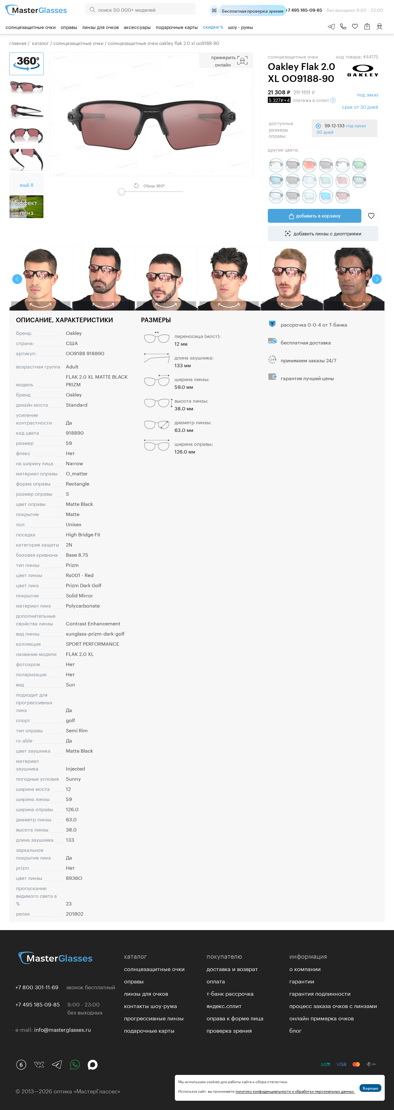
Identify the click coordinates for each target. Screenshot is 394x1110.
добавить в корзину (318, 215)
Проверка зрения (229, 1029)
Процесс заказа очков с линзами (333, 1005)
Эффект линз (26, 207)
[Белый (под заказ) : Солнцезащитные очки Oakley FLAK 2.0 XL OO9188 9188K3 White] (326, 181)
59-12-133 (341, 128)
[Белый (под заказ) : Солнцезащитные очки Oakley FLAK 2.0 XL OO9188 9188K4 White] (343, 181)
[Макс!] (93, 1065)
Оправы (69, 26)
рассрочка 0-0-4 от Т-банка (314, 324)
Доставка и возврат (232, 968)
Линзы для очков (100, 26)
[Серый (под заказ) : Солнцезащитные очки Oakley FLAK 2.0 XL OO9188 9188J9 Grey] (309, 181)
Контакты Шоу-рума (150, 1005)
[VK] (39, 1065)
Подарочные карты (177, 26)
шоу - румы (240, 26)
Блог (295, 1029)
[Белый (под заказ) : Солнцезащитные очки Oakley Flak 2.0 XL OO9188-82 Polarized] (309, 196)
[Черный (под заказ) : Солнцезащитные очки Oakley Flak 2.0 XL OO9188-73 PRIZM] (293, 196)
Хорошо (370, 1088)
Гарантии (301, 980)
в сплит (299, 99)
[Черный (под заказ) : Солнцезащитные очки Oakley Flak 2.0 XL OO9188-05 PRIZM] (359, 181)
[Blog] (21, 1065)
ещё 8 (27, 184)
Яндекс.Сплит (224, 1005)
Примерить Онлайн (223, 60)
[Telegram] (57, 1065)
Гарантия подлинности (320, 992)
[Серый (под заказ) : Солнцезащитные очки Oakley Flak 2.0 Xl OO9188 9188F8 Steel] (293, 181)
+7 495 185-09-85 (37, 1004)
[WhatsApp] (75, 1065)
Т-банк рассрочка (230, 992)
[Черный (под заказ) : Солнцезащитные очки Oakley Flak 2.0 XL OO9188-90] (343, 196)
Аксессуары (137, 26)
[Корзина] (367, 29)
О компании (305, 968)
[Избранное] (355, 26)
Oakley (74, 332)
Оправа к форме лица (235, 1017)
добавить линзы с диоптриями (326, 233)
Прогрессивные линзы (154, 1017)
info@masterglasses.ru (62, 1029)
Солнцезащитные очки (31, 26)
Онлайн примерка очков (321, 1017)
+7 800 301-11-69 (36, 986)
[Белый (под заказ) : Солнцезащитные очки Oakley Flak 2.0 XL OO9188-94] (326, 196)
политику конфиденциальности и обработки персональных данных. (295, 1091)
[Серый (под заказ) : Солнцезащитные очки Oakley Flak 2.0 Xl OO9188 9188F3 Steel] (359, 165)
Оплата (216, 980)
